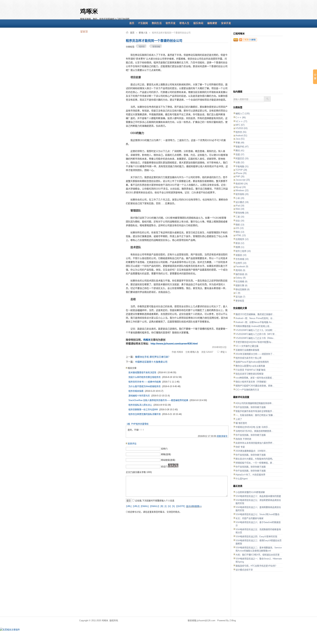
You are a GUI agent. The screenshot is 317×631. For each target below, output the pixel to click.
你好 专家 (240, 447)
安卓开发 (226, 23)
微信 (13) (240, 232)
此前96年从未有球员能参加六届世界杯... (255, 443)
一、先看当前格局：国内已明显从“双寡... (255, 415)
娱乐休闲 (198, 23)
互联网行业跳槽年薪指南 (247, 350)
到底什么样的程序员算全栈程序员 (144, 377)
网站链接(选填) (168, 460)
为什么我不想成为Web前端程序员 (144, 386)
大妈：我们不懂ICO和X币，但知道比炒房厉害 (258, 554)
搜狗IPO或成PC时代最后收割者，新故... (255, 385)
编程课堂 (212, 23)
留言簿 (84, 31)
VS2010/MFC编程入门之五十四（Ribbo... (255, 338)
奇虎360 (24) (242, 183)
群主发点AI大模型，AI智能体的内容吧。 (255, 459)
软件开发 (171, 23)
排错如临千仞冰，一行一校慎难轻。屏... (255, 463)
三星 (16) (240, 216)
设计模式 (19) (242, 202)
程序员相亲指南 (135, 391)
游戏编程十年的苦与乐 (139, 395)
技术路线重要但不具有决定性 (142, 372)
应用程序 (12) (242, 239)
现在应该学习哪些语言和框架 (250, 374)
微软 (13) (240, 224)
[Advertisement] (184, 11)
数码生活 (157, 23)
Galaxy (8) (241, 277)
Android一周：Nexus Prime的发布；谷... (255, 318)
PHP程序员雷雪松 (140, 424)
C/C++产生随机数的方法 (247, 389)
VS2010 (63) (241, 128)
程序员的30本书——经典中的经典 (144, 381)
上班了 (239, 419)
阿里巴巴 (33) (242, 158)
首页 (131, 23)
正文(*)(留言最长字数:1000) (139, 472)
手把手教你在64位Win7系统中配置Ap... (254, 342)
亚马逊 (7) (240, 296)
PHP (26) (240, 176)
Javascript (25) (243, 180)
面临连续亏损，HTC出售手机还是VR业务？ (256, 566)
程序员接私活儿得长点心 (140, 405)
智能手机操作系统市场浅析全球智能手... (255, 411)
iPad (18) (240, 205)
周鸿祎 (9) (240, 270)
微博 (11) (240, 247)
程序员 (142, 47)
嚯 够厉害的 (241, 423)
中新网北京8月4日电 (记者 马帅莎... (253, 427)
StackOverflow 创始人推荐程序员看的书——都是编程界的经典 (158, 400)
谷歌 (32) (240, 162)
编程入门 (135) (243, 113)
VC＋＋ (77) (241, 121)
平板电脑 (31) (242, 166)
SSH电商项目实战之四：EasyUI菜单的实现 (256, 536)
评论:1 (223, 352)
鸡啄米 (89, 11)
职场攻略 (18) (242, 212)
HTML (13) (241, 235)
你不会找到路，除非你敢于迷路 (251, 407)
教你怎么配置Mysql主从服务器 (250, 366)
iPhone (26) (241, 173)
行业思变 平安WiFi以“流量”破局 (250, 370)
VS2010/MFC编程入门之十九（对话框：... (256, 330)
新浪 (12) (240, 243)
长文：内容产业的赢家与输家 (250, 518)
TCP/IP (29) (241, 170)
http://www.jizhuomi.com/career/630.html (174, 343)
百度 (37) (240, 154)
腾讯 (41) (240, 150)
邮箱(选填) (166, 454)
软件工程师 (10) (243, 251)
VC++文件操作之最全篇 (247, 346)
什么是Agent (242, 478)
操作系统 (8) (241, 274)
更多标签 (240, 300)
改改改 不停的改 (243, 439)
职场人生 (184, 23)
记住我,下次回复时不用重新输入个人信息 (154, 500)
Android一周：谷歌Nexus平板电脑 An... (255, 322)
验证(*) (164, 466)
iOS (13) (240, 228)
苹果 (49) (240, 142)
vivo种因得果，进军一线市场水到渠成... (255, 378)
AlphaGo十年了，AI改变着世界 (250, 474)
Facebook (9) (242, 266)
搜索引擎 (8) (241, 285)
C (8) (238, 293)
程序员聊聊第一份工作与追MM (143, 409)
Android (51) (241, 135)
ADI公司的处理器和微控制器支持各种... (254, 403)
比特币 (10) (241, 263)
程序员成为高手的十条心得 (248, 358)
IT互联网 (143, 23)
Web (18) (240, 209)
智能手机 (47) (242, 146)
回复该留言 (222, 436)
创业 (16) (240, 220)
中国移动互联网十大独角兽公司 (151, 361)
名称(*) (164, 448)
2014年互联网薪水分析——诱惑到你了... (255, 354)
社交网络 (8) (241, 281)
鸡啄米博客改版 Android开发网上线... (253, 326)
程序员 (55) (241, 132)
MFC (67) (240, 125)
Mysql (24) (241, 187)
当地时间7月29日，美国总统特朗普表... (254, 431)
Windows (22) (242, 190)
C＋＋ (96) (241, 117)
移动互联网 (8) (242, 289)
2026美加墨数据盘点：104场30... (251, 451)
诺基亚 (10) (241, 255)
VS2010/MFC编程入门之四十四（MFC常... (256, 334)
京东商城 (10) (242, 259)
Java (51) (240, 139)
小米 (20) (240, 198)
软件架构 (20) (242, 194)
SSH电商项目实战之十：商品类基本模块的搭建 (258, 496)
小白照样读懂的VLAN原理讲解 (250, 492)
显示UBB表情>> (194, 506)
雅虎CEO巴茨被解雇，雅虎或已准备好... (255, 314)
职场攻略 (156, 47)
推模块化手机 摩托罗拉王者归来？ (152, 357)
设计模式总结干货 (244, 569)
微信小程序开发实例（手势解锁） (252, 381)
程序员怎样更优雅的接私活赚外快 (144, 414)
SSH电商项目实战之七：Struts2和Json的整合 (258, 514)
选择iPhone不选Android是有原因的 (252, 362)
